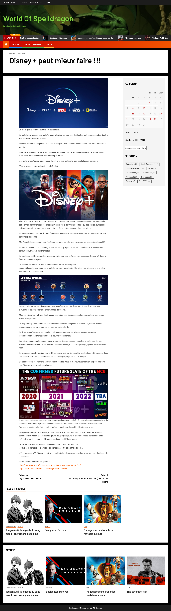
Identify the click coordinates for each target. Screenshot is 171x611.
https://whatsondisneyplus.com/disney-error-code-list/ (43, 468)
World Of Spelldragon (38, 18)
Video (47, 2)
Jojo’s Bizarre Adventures (31, 477)
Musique (131, 177)
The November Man (119, 38)
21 (127, 119)
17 (144, 114)
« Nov (127, 132)
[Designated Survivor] (63, 509)
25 (149, 119)
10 (144, 108)
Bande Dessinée (11, 526)
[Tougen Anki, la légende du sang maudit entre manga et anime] (24, 509)
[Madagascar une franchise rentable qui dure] (102, 509)
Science (130, 181)
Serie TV (24, 53)
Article (24, 2)
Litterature (149, 173)
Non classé (146, 177)
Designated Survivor (44, 38)
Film (19, 53)
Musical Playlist (36, 2)
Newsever (84, 608)
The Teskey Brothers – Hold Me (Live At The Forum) (87, 478)
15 (133, 114)
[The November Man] (146, 571)
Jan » (135, 132)
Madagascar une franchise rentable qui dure (81, 38)
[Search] (165, 44)
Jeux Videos (132, 173)
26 (155, 119)
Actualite (12, 53)
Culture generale (135, 168)
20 (160, 114)
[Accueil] (6, 44)
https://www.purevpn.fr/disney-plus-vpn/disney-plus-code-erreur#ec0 (50, 465)
